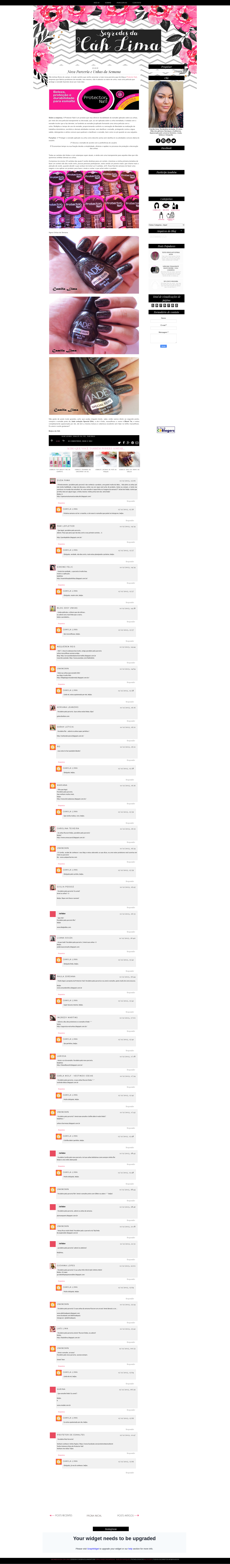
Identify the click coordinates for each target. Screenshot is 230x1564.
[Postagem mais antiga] (127, 1515)
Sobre (108, 3)
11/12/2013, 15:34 (128, 848)
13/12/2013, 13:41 (126, 960)
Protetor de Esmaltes (71, 1435)
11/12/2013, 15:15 (128, 707)
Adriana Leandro (68, 707)
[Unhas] (161, 220)
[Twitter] (173, 141)
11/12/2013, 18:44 (128, 1189)
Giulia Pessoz (65, 887)
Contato (137, 3)
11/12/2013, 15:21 (128, 727)
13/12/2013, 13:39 (126, 812)
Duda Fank (63, 480)
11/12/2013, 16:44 (128, 977)
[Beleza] (166, 211)
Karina (61, 1389)
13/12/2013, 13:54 (126, 1287)
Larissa (61, 1056)
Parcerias (122, 3)
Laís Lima (62, 1328)
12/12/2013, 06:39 (127, 1389)
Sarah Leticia (65, 727)
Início (97, 3)
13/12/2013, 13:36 (126, 509)
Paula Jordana (66, 976)
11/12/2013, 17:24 (128, 1076)
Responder (131, 501)
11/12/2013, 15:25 (128, 785)
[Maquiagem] (175, 211)
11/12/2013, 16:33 (128, 914)
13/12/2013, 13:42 (126, 1095)
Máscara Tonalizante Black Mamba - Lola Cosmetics (171, 268)
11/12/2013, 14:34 (128, 526)
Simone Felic (65, 567)
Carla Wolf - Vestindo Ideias (75, 1076)
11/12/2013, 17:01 (128, 1018)
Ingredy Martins (67, 1017)
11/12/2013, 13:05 (128, 481)
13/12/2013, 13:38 (126, 690)
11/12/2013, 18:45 (128, 1207)
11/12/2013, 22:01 (128, 1266)
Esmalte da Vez (79, 436)
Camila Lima (70, 509)
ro (58, 746)
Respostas (61, 503)
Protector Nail (131, 77)
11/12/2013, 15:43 (128, 887)
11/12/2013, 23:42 (128, 1329)
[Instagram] (163, 141)
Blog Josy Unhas (67, 608)
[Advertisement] (166, 388)
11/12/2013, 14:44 (128, 647)
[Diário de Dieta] (170, 220)
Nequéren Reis (66, 647)
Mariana (62, 785)
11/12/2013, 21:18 (128, 1226)
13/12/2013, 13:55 (126, 1418)
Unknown (63, 669)
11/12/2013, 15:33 (128, 829)
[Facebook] (158, 141)
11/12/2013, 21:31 (128, 1244)
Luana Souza (65, 938)
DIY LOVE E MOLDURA (171, 281)
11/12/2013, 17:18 (128, 1056)
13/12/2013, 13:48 (126, 1136)
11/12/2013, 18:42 (128, 1153)
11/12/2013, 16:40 (127, 938)
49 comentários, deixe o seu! (80, 441)
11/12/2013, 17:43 (128, 1112)
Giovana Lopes (66, 1265)
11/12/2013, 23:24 (128, 1304)
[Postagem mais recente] (61, 1515)
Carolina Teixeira (68, 828)
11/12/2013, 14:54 (128, 669)
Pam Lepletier (66, 526)
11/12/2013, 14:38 (128, 608)
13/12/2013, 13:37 (126, 550)
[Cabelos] (156, 211)
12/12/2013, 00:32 (127, 1348)
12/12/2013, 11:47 (128, 1435)
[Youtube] (168, 141)
